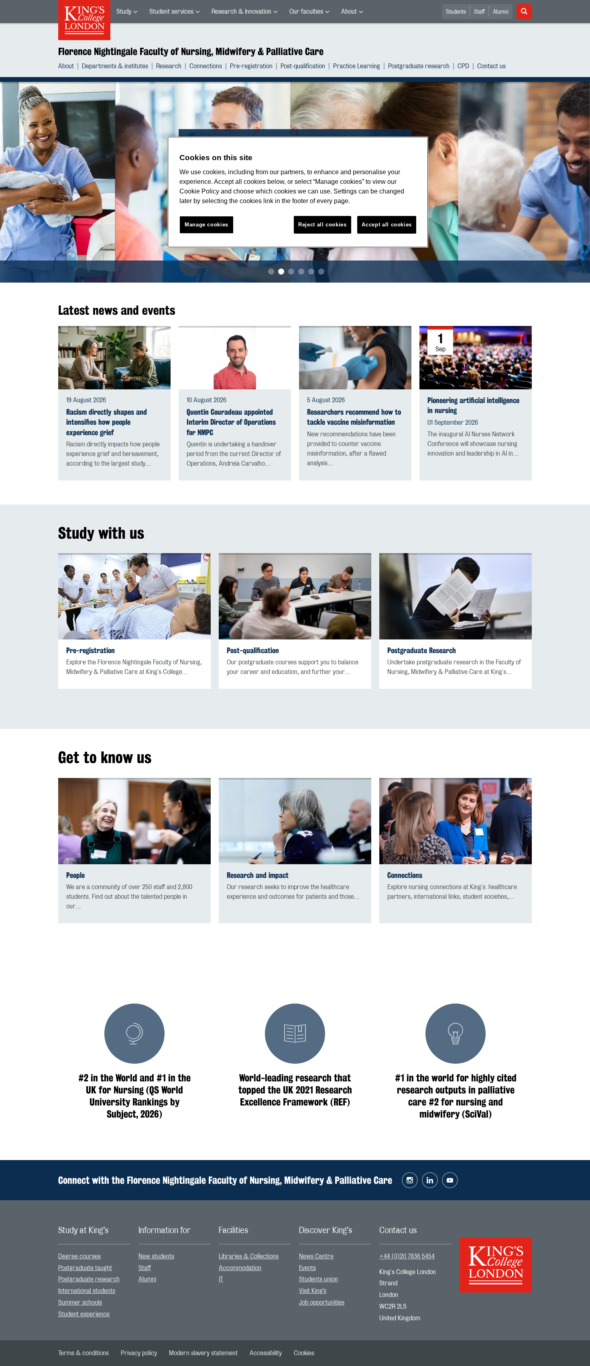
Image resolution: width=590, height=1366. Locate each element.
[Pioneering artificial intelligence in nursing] (475, 357)
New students (156, 1256)
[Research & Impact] (295, 821)
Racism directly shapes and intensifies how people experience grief (106, 422)
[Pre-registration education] (134, 596)
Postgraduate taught (85, 1268)
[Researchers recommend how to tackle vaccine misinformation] (355, 357)
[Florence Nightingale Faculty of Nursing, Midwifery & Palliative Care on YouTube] (450, 1180)
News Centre (316, 1256)
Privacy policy (139, 1353)
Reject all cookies (322, 225)
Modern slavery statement (203, 1353)
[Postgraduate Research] (455, 596)
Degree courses (79, 1256)
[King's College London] (496, 1258)
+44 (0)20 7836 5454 (407, 1256)
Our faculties (306, 11)
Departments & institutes (115, 66)
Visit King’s (312, 1291)
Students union (318, 1279)
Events (307, 1268)
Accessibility (266, 1353)
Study (123, 11)
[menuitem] (126, 11)
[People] (134, 821)
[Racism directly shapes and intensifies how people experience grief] (114, 357)
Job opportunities (321, 1302)
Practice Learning (356, 66)
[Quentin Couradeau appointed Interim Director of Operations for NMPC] (235, 357)
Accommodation (240, 1268)
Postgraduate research (419, 66)
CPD (463, 66)
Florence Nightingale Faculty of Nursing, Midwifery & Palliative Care (190, 51)
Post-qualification (303, 66)
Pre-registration (251, 66)
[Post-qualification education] (295, 596)
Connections (205, 66)
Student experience (84, 1314)
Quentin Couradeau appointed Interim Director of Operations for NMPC (231, 422)
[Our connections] (455, 821)
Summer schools (80, 1302)
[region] (297, 192)
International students (86, 1291)
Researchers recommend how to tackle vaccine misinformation (354, 417)
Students (456, 12)
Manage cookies (206, 225)
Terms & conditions (83, 1353)
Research (168, 66)
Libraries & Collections (249, 1256)
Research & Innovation (241, 11)
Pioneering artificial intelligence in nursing (473, 405)
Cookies (304, 1353)
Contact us (491, 66)
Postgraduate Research (421, 650)
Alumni (501, 12)
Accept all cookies (387, 225)
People (75, 875)
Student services (171, 11)
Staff (479, 12)
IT (221, 1279)
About (349, 11)
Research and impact (258, 875)
